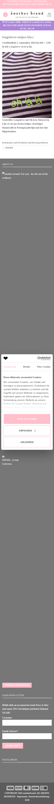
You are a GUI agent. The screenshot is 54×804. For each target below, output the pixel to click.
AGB (27, 800)
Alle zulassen (27, 419)
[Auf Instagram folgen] (27, 776)
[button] (5, 14)
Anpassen (25, 430)
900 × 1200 (45, 42)
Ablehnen (27, 442)
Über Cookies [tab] (44, 367)
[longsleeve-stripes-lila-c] (27, 85)
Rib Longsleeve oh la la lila (18, 46)
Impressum (22, 796)
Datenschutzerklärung (39, 796)
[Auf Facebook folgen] (23, 776)
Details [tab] (26, 367)
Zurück (7, 147)
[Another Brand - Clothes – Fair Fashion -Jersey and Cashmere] (27, 14)
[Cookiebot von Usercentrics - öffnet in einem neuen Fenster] (38, 358)
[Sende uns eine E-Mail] (30, 776)
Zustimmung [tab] (9, 367)
